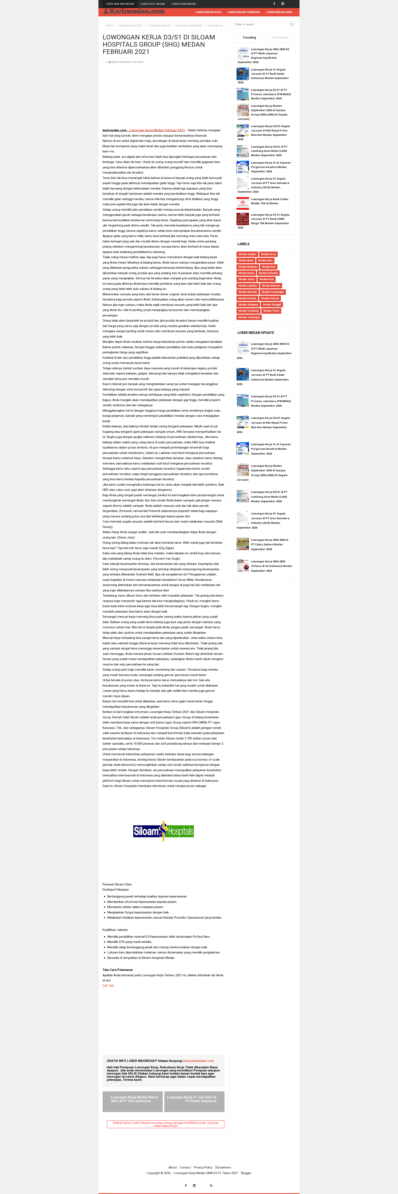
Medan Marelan (248, 292)
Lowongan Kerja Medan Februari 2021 (157, 130)
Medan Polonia (270, 298)
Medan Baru (265, 260)
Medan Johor (247, 279)
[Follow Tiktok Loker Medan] (291, 4)
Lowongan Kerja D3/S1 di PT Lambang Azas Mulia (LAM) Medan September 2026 (269, 151)
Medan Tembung (248, 310)
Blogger (246, 1173)
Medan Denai (246, 273)
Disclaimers (223, 1167)
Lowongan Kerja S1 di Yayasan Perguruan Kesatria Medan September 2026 (271, 167)
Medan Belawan (248, 266)
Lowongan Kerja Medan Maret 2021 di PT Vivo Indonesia (134, 1099)
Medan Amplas (247, 254)
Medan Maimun (271, 285)
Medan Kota (267, 279)
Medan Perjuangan (273, 292)
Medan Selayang (248, 304)
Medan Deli (268, 266)
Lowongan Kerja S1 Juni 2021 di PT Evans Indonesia (191, 1099)
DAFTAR (108, 986)
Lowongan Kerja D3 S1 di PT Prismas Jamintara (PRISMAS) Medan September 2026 (271, 94)
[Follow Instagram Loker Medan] (282, 4)
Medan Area (268, 254)
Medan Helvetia (268, 273)
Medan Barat (246, 260)
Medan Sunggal (272, 304)
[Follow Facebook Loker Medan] (274, 4)
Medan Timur (271, 310)
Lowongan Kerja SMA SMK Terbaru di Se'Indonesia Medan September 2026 (271, 566)
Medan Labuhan (248, 285)
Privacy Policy (203, 1167)
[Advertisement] (163, 99)
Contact (185, 1167)
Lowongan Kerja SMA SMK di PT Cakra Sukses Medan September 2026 (269, 544)
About (173, 1167)
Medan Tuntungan (249, 317)
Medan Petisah (247, 298)
